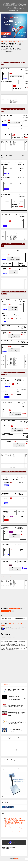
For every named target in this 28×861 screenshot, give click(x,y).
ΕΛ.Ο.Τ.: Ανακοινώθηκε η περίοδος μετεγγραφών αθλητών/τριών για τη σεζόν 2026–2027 (17, 722)
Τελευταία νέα (6, 684)
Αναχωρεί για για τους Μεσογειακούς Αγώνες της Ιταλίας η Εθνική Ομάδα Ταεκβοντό (17, 698)
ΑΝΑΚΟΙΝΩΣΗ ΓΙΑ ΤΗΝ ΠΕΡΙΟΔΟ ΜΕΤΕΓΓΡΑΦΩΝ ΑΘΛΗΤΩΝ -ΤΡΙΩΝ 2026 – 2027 (15, 821)
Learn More (12, 10)
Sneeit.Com (16, 858)
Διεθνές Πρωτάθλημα (8, 41)
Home (2, 41)
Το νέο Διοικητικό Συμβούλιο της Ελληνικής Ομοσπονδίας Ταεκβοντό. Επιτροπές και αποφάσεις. (14, 823)
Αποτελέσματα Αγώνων (18, 41)
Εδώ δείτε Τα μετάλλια (7, 577)
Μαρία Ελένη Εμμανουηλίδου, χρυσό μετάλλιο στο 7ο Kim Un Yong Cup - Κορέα (16, 714)
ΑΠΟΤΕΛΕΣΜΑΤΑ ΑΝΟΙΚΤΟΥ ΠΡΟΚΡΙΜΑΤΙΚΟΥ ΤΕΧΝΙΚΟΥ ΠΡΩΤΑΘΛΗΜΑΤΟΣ (14, 834)
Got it (17, 10)
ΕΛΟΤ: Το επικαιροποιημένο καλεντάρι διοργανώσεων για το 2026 (13, 819)
